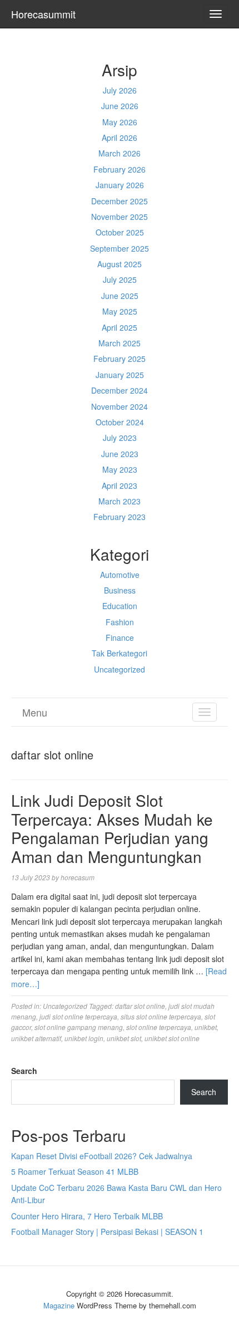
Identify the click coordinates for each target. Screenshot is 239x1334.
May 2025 (119, 311)
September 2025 (119, 248)
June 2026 (119, 105)
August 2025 (119, 263)
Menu (34, 712)
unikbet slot (124, 1038)
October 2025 (120, 232)
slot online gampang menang (78, 1027)
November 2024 (119, 406)
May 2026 (119, 121)
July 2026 (120, 90)
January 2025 (120, 374)
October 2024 (120, 422)
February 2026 (119, 169)
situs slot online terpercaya (161, 1016)
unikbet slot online (172, 1038)
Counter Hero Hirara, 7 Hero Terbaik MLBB (87, 1216)
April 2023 (119, 485)
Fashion (120, 621)
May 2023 (119, 469)
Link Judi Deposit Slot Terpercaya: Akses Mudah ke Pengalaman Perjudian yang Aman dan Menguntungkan (112, 828)
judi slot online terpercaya (78, 1016)
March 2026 (119, 153)
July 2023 (120, 437)
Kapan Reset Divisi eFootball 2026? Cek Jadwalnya (101, 1155)
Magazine (58, 1305)
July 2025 (120, 279)
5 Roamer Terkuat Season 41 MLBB (74, 1171)
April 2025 (119, 327)
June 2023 (119, 453)
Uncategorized (119, 669)
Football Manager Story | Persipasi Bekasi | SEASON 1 (107, 1231)
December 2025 (119, 201)
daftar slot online (140, 1006)
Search (24, 1070)
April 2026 (119, 137)
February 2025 (119, 358)
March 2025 (119, 343)
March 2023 (119, 501)
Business (120, 590)
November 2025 (119, 216)
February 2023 (119, 516)
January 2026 (120, 184)
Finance (120, 637)
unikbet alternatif (36, 1038)
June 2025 (119, 295)
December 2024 (119, 390)
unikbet (206, 1027)
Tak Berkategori (119, 653)
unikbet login (83, 1038)
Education (119, 605)
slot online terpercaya (158, 1027)
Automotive (120, 574)
